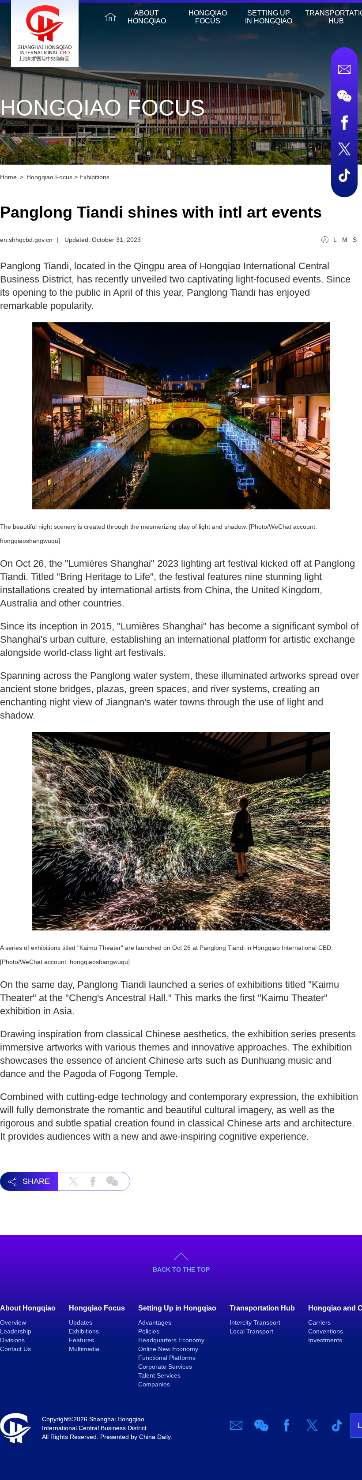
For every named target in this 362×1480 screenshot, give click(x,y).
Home (110, 17)
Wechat (344, 96)
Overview (13, 1322)
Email (344, 69)
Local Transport (251, 1331)
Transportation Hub (262, 1308)
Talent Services (159, 1375)
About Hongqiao (147, 17)
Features (81, 1340)
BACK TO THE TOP (181, 1269)
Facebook (344, 122)
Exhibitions (94, 177)
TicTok (344, 175)
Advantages (154, 1322)
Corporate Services (165, 1366)
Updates (80, 1322)
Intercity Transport (255, 1322)
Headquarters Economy (171, 1340)
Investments (325, 1340)
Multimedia (84, 1348)
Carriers (319, 1322)
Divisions (12, 1340)
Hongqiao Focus (208, 17)
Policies (148, 1331)
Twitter (344, 149)
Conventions (325, 1331)
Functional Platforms (167, 1357)
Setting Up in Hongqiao (268, 17)
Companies (154, 1384)
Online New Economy (168, 1348)
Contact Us (15, 1348)
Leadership (15, 1331)
